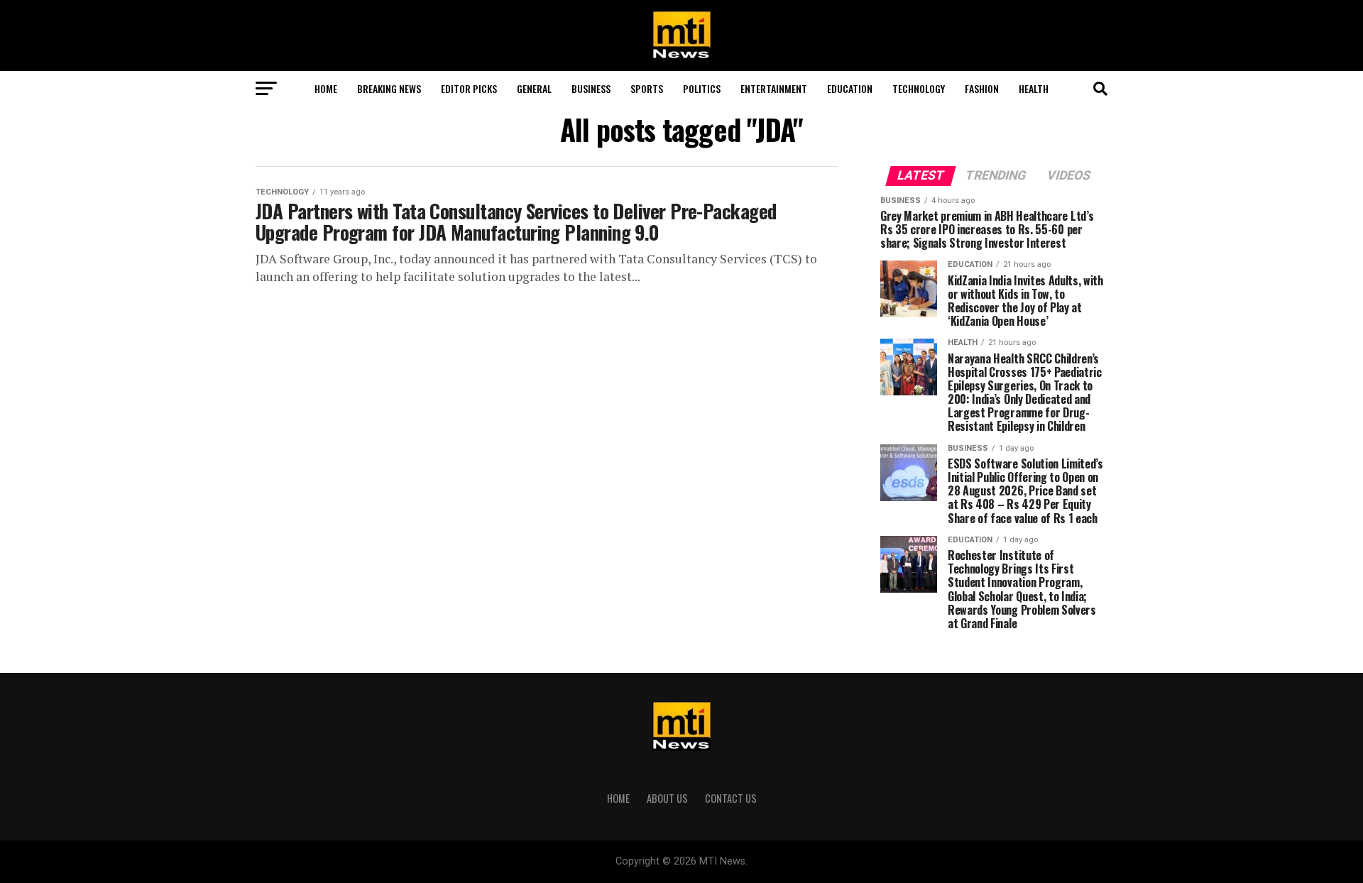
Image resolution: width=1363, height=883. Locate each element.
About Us (667, 798)
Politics (702, 88)
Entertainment (773, 88)
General (534, 88)
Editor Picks (469, 88)
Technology (918, 88)
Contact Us (731, 798)
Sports (646, 88)
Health (1034, 88)
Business (591, 88)
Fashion (982, 88)
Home (325, 88)
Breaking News (389, 88)
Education (849, 88)
